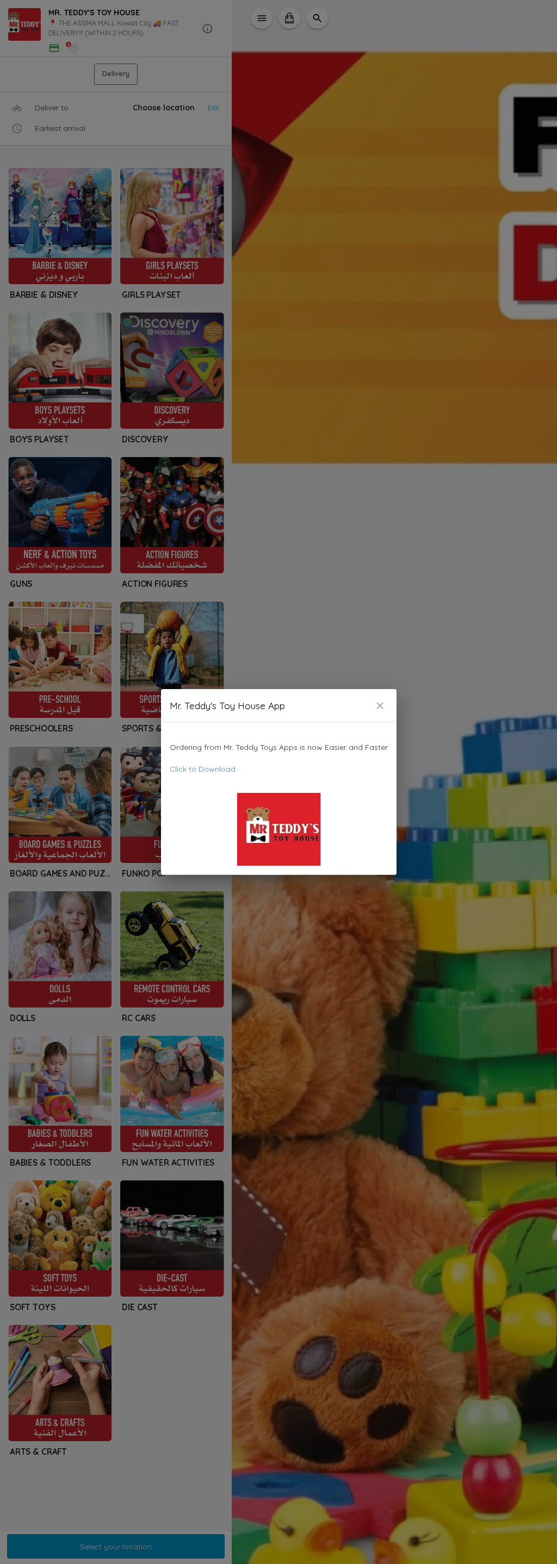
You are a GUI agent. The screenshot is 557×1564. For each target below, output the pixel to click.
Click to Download (203, 769)
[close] (380, 705)
